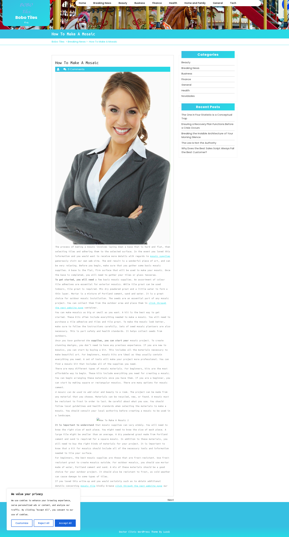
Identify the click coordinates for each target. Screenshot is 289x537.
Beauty (123, 3)
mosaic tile (88, 486)
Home (82, 3)
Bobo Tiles (26, 17)
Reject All (43, 523)
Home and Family (195, 3)
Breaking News (102, 3)
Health (173, 3)
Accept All (65, 523)
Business (139, 3)
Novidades (188, 96)
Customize (21, 523)
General (218, 3)
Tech (233, 3)
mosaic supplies (160, 256)
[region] (43, 509)
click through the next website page (138, 486)
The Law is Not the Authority (198, 143)
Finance (157, 3)
